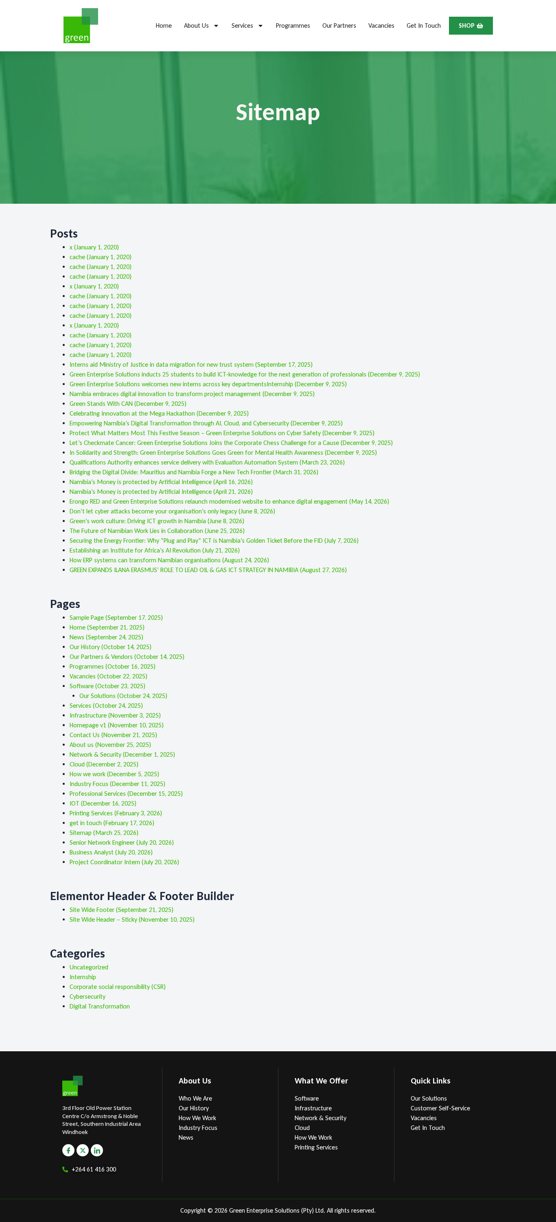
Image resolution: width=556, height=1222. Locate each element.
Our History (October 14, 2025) (110, 647)
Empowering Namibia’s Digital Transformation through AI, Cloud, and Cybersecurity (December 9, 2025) (206, 423)
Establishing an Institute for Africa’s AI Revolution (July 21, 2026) (155, 550)
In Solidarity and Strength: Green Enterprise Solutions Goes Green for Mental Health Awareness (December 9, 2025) (223, 452)
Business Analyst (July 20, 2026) (111, 852)
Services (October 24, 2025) (106, 705)
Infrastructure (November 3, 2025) (115, 715)
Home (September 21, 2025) (107, 627)
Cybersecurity (87, 996)
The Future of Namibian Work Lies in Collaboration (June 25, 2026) (157, 531)
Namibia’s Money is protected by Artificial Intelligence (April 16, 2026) (161, 482)
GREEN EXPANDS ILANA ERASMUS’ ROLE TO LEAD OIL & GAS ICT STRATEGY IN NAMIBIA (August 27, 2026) (208, 570)
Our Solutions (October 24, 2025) (123, 696)
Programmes (293, 25)
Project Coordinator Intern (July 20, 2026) (124, 862)
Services (242, 25)
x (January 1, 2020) (94, 247)
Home (164, 25)
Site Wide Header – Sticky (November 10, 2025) (132, 919)
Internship (83, 977)
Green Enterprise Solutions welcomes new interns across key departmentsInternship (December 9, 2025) (208, 384)
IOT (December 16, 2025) (103, 803)
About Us (196, 25)
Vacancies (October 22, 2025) (108, 676)
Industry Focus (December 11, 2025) (117, 784)
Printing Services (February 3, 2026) (116, 813)
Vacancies (381, 25)
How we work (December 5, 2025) (114, 774)
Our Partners (339, 25)
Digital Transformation (100, 1006)
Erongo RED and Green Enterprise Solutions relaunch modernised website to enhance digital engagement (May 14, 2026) (229, 501)
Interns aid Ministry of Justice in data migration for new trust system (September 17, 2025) (191, 364)
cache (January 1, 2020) (100, 257)
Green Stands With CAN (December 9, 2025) (128, 403)
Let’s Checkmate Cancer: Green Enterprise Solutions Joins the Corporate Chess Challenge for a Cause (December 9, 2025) (231, 443)
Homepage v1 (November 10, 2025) (117, 725)
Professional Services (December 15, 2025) (126, 793)
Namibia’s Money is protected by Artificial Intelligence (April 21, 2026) (161, 491)
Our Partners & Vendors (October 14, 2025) (127, 657)
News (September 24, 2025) (106, 637)
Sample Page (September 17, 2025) (116, 617)
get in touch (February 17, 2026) (112, 823)
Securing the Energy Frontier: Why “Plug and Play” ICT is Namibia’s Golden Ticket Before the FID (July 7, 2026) (214, 540)
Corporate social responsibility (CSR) (118, 987)
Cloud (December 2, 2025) (104, 764)
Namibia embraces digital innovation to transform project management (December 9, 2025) (192, 394)
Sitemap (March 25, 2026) (104, 833)
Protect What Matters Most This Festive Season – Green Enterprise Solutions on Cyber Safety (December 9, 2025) (222, 433)
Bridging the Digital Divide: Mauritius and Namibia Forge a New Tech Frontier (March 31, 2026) (194, 472)
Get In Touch (424, 25)
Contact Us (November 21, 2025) (113, 735)
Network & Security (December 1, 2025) (122, 754)
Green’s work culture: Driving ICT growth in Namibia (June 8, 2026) (157, 521)
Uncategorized (89, 967)
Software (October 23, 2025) (107, 686)
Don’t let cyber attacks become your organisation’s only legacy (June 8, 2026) (172, 511)
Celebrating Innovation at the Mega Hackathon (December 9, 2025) (159, 413)
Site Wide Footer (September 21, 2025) (121, 910)
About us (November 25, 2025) (110, 745)
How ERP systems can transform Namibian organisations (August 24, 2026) (169, 560)
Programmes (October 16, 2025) (112, 666)
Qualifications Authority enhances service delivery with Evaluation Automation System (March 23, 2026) (207, 462)
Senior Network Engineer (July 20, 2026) (122, 842)
